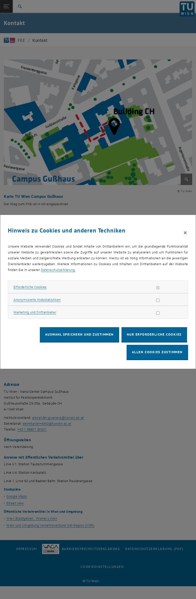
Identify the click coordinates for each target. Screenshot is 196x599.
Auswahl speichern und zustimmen (79, 334)
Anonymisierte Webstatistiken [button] (37, 300)
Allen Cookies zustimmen (157, 352)
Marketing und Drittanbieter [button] (35, 312)
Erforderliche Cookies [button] (30, 287)
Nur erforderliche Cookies (154, 334)
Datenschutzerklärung (58, 270)
